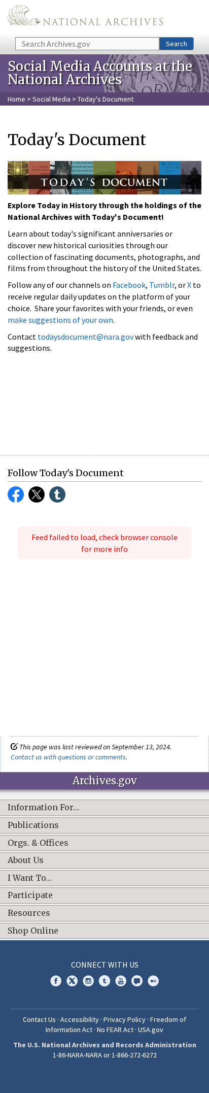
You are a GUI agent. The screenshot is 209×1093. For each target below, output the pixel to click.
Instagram (88, 981)
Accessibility (79, 1019)
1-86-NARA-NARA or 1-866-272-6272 (105, 1054)
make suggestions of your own (60, 320)
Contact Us (39, 1019)
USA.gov (150, 1029)
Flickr (153, 981)
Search (176, 43)
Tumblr (162, 285)
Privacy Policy (124, 1019)
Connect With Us (104, 964)
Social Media (51, 99)
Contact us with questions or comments (68, 756)
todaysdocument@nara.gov (85, 337)
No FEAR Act (115, 1029)
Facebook (129, 285)
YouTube (121, 981)
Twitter (36, 494)
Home (16, 99)
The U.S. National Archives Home (85, 17)
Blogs (137, 981)
